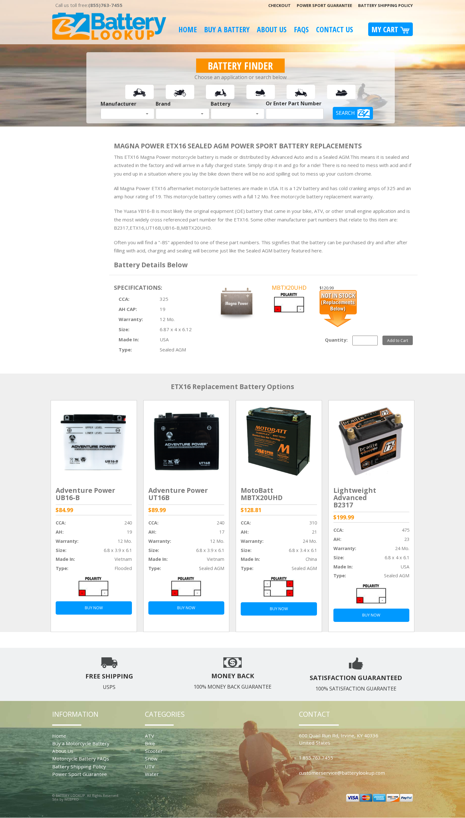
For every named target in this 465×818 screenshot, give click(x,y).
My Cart (385, 29)
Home (187, 29)
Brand (163, 103)
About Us (272, 29)
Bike (150, 743)
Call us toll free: (88, 5)
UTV (149, 766)
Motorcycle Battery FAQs (80, 758)
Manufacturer (118, 103)
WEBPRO (71, 799)
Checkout (279, 5)
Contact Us (334, 29)
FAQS (301, 29)
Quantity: (336, 340)
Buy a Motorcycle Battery (80, 743)
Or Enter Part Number (293, 103)
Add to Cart (397, 340)
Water (152, 774)
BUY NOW (94, 607)
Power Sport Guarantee (324, 5)
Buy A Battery (227, 29)
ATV (149, 736)
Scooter (154, 751)
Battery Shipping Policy (385, 5)
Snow (151, 758)
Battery (220, 103)
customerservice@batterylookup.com (342, 773)
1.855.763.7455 (316, 757)
